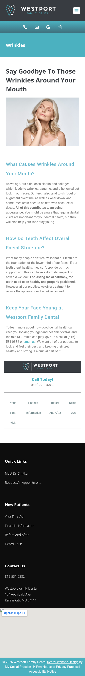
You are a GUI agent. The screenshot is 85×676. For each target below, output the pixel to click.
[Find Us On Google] (48, 27)
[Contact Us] (37, 27)
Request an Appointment (23, 482)
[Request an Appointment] (60, 27)
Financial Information (33, 407)
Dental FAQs (73, 407)
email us (29, 342)
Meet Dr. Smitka (16, 473)
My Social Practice (18, 667)
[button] (76, 10)
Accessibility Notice (42, 671)
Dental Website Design (62, 662)
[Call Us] (25, 27)
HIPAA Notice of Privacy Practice (55, 667)
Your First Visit (13, 412)
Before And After (55, 407)
